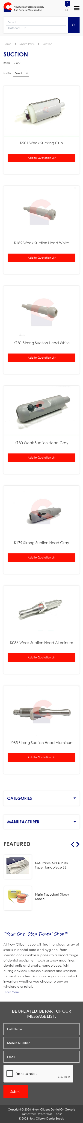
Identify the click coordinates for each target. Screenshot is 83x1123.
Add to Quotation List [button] (42, 158)
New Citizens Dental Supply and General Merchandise (23, 7)
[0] (67, 8)
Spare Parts (27, 44)
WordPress (45, 1114)
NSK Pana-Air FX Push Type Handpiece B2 (51, 865)
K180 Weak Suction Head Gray (41, 442)
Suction (47, 44)
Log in (58, 1114)
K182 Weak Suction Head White (41, 242)
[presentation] (38, 1074)
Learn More (11, 992)
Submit (15, 1091)
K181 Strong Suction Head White (42, 342)
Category (14, 28)
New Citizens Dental (46, 1109)
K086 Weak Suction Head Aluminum (41, 642)
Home (7, 44)
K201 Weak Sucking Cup (41, 142)
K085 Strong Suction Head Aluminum (41, 742)
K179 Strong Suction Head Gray (41, 542)
